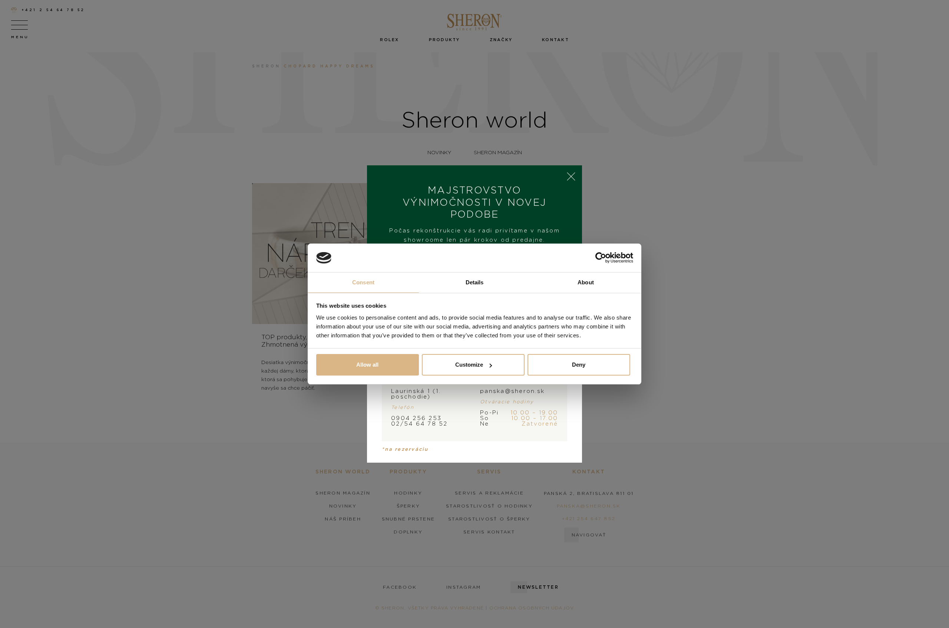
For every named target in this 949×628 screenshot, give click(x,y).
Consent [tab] (363, 282)
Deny (578, 364)
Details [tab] (475, 282)
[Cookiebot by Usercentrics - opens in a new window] (600, 258)
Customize (469, 364)
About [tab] (586, 282)
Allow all (367, 364)
